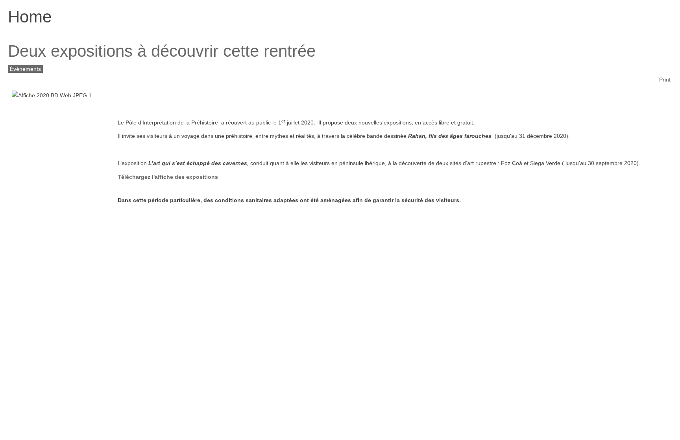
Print (665, 79)
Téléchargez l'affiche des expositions (168, 177)
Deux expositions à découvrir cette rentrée (162, 51)
